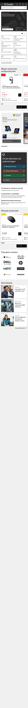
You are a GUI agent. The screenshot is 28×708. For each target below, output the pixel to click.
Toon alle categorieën (6, 62)
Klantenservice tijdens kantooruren (11, 200)
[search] (25, 7)
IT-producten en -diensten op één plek (12, 188)
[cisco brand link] (20, 257)
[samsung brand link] (20, 274)
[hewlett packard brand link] (20, 263)
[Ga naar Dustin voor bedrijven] (9, 4)
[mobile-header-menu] (2, 4)
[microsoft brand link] (7, 274)
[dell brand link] (7, 263)
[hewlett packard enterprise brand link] (7, 268)
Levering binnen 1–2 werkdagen (10, 193)
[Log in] (23, 4)
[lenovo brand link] (20, 268)
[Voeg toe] (19, 94)
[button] (17, 4)
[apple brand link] (7, 257)
